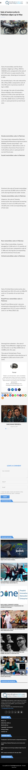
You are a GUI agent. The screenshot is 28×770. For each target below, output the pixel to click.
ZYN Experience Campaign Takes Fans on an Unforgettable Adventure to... (13, 582)
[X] (5, 395)
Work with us (4, 725)
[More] (2, 398)
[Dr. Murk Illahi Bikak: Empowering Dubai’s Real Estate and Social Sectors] (14, 665)
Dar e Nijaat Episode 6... (14, 424)
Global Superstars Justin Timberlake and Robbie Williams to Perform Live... (12, 652)
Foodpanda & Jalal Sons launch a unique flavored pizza (13, 739)
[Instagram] (16, 389)
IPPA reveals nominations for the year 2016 (11, 752)
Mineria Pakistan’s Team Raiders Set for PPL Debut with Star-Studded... (13, 559)
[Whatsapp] (15, 395)
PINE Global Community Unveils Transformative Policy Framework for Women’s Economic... (12, 606)
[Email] (25, 395)
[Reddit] (8, 395)
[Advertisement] (14, 50)
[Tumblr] (20, 395)
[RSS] (23, 395)
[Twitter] (19, 389)
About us (3, 720)
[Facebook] (9, 389)
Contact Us (4, 731)
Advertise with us (6, 722)
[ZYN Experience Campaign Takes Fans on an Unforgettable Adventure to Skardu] (14, 572)
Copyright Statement (7, 727)
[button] (2, 417)
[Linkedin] (12, 389)
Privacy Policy (4, 729)
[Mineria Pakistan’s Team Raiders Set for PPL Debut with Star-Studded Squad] (14, 549)
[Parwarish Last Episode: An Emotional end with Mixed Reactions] (14, 619)
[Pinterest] (13, 395)
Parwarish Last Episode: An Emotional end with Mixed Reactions (13, 629)
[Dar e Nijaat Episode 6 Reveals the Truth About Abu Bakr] (14, 413)
